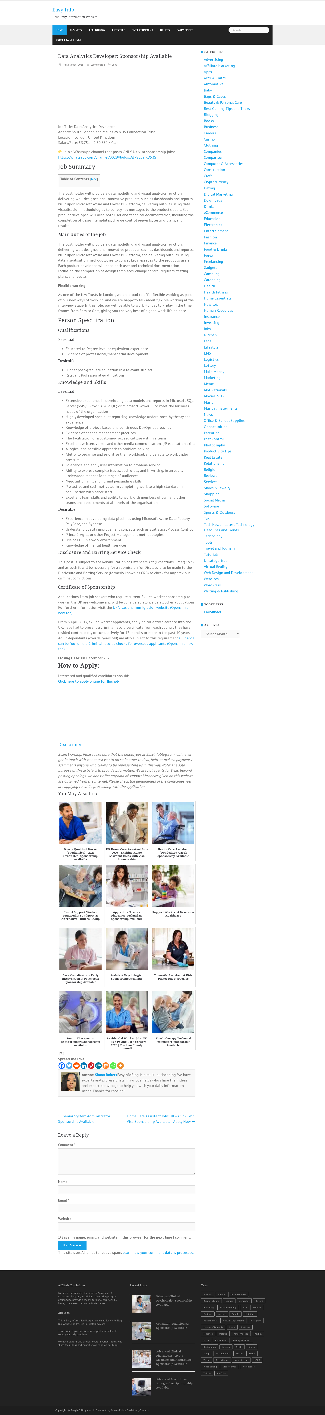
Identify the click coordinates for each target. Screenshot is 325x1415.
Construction (214, 169)
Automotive (213, 84)
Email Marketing (228, 1307)
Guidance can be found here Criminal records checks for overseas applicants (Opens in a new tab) (126, 643)
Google (235, 1314)
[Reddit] (76, 1065)
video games (229, 1366)
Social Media (214, 500)
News (208, 414)
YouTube (221, 1373)
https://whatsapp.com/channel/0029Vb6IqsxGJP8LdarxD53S (107, 157)
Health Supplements (233, 1320)
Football (208, 1314)
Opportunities (215, 426)
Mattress (245, 1327)
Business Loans (211, 1300)
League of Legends (213, 1327)
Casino (209, 139)
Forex (208, 255)
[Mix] (106, 1065)
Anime (221, 1294)
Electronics (213, 224)
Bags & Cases (215, 96)
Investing (211, 322)
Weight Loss (249, 1366)
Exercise (257, 1307)
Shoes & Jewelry (217, 488)
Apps (208, 71)
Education (212, 218)
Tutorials (211, 554)
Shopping (211, 494)
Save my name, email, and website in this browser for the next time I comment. (126, 1237)
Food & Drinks (216, 249)
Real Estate (213, 457)
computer (244, 1300)
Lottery (210, 365)
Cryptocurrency (216, 181)
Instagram (256, 1320)
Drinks (209, 206)
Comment (67, 1144)
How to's (211, 304)
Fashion (210, 237)
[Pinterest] (91, 1065)
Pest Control (214, 438)
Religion (210, 469)
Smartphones (223, 1353)
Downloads (213, 200)
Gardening (212, 279)
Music (208, 402)
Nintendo (208, 1333)
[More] (120, 1065)
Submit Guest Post (69, 40)
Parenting (212, 432)
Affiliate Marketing (219, 65)
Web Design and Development (228, 572)
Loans (232, 1327)
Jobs (114, 64)
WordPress (212, 585)
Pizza (206, 1340)
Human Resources (218, 310)
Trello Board (222, 1360)
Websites (211, 578)
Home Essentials (217, 298)
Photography (214, 445)
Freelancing (213, 261)
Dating (209, 188)
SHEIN (239, 1346)
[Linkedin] (83, 1065)
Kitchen (210, 335)
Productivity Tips (218, 451)
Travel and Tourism (219, 548)
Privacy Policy (118, 1410)
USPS (257, 1360)
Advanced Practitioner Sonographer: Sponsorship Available (174, 1383)
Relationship (214, 463)
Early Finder (185, 30)
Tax (207, 518)
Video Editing (210, 1366)
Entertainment (142, 30)
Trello (207, 1360)
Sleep (207, 1353)
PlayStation (221, 1340)
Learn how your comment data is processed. (158, 1252)
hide (94, 179)
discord (259, 1300)
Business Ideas (238, 1294)
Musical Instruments (221, 408)
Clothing (211, 145)
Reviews (210, 475)
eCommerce (213, 212)
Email (63, 1200)
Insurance (212, 316)
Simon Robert (106, 1074)
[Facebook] (61, 1065)
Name (64, 1181)
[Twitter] (69, 1065)
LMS (207, 353)
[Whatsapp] (113, 1065)
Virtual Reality (215, 566)
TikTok (252, 1353)
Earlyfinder (212, 612)
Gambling (212, 273)
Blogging (211, 114)
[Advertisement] (126, 97)
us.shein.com (241, 1360)
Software (211, 506)
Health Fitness (216, 292)
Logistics (211, 359)
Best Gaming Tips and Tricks (227, 108)
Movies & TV (214, 396)
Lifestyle (118, 30)
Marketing (212, 377)
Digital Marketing (218, 194)
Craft (208, 175)
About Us (104, 1410)
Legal (208, 341)
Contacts (144, 1410)
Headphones (210, 1320)
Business (76, 30)
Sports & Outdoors (219, 512)
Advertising (213, 59)
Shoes (251, 1346)
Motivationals (215, 390)
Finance (210, 243)
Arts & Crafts (215, 78)
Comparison (213, 157)
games (222, 1314)
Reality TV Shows (242, 1340)
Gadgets (210, 267)
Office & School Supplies (224, 420)
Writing (207, 1373)
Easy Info (63, 10)
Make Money (214, 371)
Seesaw (226, 1346)
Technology (97, 30)
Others (165, 30)
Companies (213, 151)
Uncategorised (216, 560)
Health (209, 286)
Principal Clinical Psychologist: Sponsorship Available (174, 1300)
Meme (209, 383)
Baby (208, 90)
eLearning (209, 1307)
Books (209, 120)
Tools (208, 542)
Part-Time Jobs (240, 1333)
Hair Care (250, 1314)
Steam (239, 1353)
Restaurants (210, 1346)
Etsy (245, 1307)
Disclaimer (70, 744)
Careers (210, 133)
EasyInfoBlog (98, 64)
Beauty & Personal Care (223, 102)
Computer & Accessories (224, 163)
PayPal (258, 1333)
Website (64, 1218)
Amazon (208, 1294)
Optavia (223, 1333)
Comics (229, 1300)
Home (59, 30)
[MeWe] (98, 1065)
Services (210, 481)
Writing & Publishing (221, 591)
